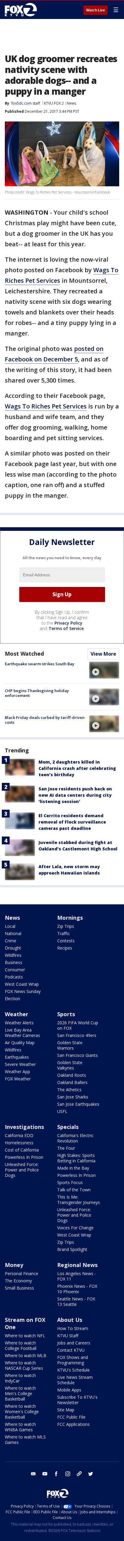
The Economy (18, 1281)
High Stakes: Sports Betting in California (76, 1158)
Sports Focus (70, 1182)
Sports (66, 1014)
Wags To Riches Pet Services (46, 406)
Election (12, 998)
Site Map (65, 1410)
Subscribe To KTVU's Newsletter (77, 1399)
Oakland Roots (71, 1075)
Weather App (17, 1071)
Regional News (77, 1264)
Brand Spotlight (72, 1249)
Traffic (63, 933)
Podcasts (14, 977)
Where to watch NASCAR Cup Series (24, 1365)
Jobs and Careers (73, 1343)
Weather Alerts (19, 1023)
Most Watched (24, 653)
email (33, 1474)
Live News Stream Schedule (75, 1379)
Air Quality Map (20, 1042)
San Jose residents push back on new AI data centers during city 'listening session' (75, 795)
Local (10, 926)
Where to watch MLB (25, 1355)
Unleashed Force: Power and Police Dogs (22, 1169)
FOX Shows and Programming (72, 1360)
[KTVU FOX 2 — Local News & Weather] (22, 9)
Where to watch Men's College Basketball (20, 1393)
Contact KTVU (71, 1350)
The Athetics (69, 1089)
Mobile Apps (69, 1390)
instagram (68, 1474)
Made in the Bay (73, 1168)
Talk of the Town (74, 1190)
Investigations (24, 1126)
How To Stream (72, 1328)
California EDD (19, 1135)
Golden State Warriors (69, 1045)
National (13, 933)
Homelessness (19, 1143)
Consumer (15, 969)
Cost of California (22, 1150)
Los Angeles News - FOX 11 (76, 1276)
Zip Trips (65, 926)
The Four (66, 1148)
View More (103, 654)
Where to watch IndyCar (20, 1378)
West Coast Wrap (22, 984)
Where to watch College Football (20, 1345)
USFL (62, 1111)
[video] (104, 670)
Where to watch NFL (25, 1335)
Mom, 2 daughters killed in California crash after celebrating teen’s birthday (77, 768)
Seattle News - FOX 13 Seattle (76, 1301)
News (71, 103)
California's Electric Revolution (75, 1138)
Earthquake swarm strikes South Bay (39, 664)
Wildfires (13, 955)
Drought (13, 948)
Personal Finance (21, 1273)
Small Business (19, 1288)
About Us (69, 1319)
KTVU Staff (67, 1335)
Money (14, 1264)
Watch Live (95, 10)
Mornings (70, 917)
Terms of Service (66, 628)
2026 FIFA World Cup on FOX (77, 1025)
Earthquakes (17, 1057)
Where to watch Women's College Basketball (22, 1411)
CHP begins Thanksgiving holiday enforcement (37, 693)
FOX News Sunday (23, 991)
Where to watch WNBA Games (20, 1426)
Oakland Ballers (72, 1082)
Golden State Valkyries (69, 1065)
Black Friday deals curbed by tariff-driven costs (45, 720)
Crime (10, 941)
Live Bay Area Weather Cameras (22, 1032)
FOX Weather (18, 1079)
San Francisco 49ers (76, 1035)
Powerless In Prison (24, 1157)
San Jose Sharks (72, 1097)
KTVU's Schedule (73, 1370)
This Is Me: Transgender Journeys (78, 1199)
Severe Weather (20, 1064)
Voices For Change (75, 1228)
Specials (68, 1126)
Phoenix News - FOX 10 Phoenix (77, 1288)
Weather (16, 1014)
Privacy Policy (68, 623)
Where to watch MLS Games (25, 1439)
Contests (66, 941)
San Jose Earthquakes (78, 1104)
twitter (90, 1474)
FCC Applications (73, 1424)
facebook (56, 1474)
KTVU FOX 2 (54, 103)
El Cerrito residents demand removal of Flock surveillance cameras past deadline (72, 822)
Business (13, 962)
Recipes (64, 948)
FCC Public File (71, 1417)
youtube (45, 1474)
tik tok (79, 1474)
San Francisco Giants (77, 1055)
